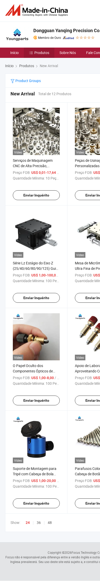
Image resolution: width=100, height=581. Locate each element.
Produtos (41, 52)
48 (50, 522)
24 (28, 523)
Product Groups (28, 80)
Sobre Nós (67, 52)
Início (14, 52)
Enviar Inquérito (36, 195)
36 (39, 522)
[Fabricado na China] (37, 10)
